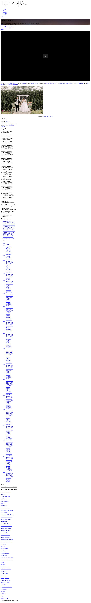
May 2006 (8, 481)
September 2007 (9, 461)
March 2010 (8, 421)
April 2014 (8, 359)
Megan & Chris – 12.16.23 (9, 221)
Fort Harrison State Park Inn (6, 517)
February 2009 (9, 438)
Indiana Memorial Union (6, 528)
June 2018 (8, 299)
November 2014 (9, 351)
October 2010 (9, 413)
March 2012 (8, 391)
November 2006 (9, 474)
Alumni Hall (3, 494)
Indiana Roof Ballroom (5, 530)
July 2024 (8, 244)
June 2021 (8, 267)
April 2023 (8, 250)
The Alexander (4, 589)
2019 (4, 280)
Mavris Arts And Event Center (7, 557)
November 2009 (9, 427)
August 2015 (8, 339)
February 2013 (9, 377)
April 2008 (8, 451)
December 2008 (9, 442)
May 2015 (8, 342)
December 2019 (9, 281)
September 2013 (9, 369)
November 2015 (9, 335)
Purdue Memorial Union (6, 569)
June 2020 (8, 278)
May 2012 (8, 389)
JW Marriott (3, 544)
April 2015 (8, 343)
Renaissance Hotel (4, 573)
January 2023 (9, 254)
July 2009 (8, 432)
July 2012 (8, 387)
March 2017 (8, 317)
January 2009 (9, 439)
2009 (4, 425)
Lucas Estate (3, 550)
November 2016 (9, 323)
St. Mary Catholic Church (10, 83)
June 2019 (8, 286)
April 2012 (8, 390)
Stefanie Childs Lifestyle (50, 83)
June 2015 (8, 341)
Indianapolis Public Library (6, 541)
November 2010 (9, 412)
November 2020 (9, 275)
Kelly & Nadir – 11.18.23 (8, 222)
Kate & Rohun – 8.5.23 (8, 237)
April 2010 (8, 420)
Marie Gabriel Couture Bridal (65, 83)
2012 (4, 379)
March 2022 (8, 257)
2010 (4, 409)
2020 (4, 273)
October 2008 (9, 444)
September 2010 (9, 414)
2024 (4, 243)
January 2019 (9, 292)
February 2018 (9, 304)
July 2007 (8, 463)
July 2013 (8, 371)
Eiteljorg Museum (4, 512)
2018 (4, 293)
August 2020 (8, 276)
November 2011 (9, 397)
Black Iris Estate (4, 498)
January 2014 (9, 363)
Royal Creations (79, 83)
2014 (4, 348)
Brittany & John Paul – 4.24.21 (7, 26)
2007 (4, 456)
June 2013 (8, 372)
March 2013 (8, 376)
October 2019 (9, 282)
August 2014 (8, 354)
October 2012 (9, 383)
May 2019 (8, 287)
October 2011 (9, 399)
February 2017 (9, 318)
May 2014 (8, 358)
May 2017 (8, 315)
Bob (2, 28)
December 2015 (9, 334)
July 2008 (8, 448)
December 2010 (9, 411)
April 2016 (8, 328)
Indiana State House (5, 532)
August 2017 (8, 311)
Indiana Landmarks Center (6, 526)
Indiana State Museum (5, 535)
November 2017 (9, 308)
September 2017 (9, 310)
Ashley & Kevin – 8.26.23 (8, 233)
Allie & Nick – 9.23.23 (8, 229)
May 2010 (8, 419)
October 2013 (9, 367)
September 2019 (9, 284)
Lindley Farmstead (4, 548)
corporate (6, 122)
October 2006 (9, 475)
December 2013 (9, 365)
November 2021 (9, 262)
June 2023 (8, 249)
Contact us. (3, 126)
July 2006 (8, 479)
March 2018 (8, 303)
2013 (4, 364)
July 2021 (8, 266)
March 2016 (8, 329)
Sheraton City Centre (5, 582)
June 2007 (8, 464)
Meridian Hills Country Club (7, 560)
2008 (4, 440)
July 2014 (8, 355)
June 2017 (8, 314)
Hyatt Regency (4, 521)
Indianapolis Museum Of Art (7, 539)
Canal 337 (3, 503)
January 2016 (9, 332)
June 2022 (8, 256)
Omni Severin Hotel (5, 566)
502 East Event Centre (5, 492)
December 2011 (9, 396)
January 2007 (9, 470)
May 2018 (8, 300)
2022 (4, 255)
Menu (2, 16)
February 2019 (9, 291)
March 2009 (8, 437)
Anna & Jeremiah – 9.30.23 (9, 228)
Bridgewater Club (4, 501)
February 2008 (9, 454)
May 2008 (8, 450)
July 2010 (8, 417)
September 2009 (9, 430)
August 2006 (8, 478)
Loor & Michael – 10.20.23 (9, 225)
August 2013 (8, 370)
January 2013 (9, 378)
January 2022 (9, 259)
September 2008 (9, 445)
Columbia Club (4, 505)
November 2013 (9, 366)
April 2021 (8, 268)
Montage (2, 562)
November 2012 (9, 382)
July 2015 (8, 340)
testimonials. (11, 125)
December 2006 (9, 473)
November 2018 (9, 296)
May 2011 (8, 405)
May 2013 (8, 373)
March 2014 (8, 360)
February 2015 (9, 346)
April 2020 (8, 279)
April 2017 (8, 316)
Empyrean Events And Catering (7, 514)
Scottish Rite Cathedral (5, 580)
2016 (4, 321)
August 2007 (8, 462)
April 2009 (8, 436)
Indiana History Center (5, 523)
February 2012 (9, 393)
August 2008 (8, 446)
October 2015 (9, 336)
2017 (4, 306)
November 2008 (9, 443)
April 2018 (8, 302)
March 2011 (8, 406)
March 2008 (8, 452)
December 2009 (9, 426)
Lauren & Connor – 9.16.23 (9, 231)
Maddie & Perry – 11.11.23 (9, 223)
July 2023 (8, 248)
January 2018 (9, 305)
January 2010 (9, 424)
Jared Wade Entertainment (12, 84)
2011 (4, 395)
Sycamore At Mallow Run (6, 587)
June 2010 (8, 418)
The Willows (3, 593)
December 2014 (9, 349)
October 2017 (9, 309)
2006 (4, 472)
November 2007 (9, 458)
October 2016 (9, 324)
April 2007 (8, 467)
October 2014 (9, 352)
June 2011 (8, 403)
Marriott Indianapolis (5, 553)
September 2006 (9, 476)
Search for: (3, 6)
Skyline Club (3, 584)
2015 (4, 333)
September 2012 (9, 384)
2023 (4, 245)
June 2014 (8, 357)
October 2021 (9, 263)
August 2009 (8, 431)
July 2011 (8, 402)
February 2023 (9, 253)
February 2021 (9, 270)
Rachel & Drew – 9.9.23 (8, 232)
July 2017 (8, 312)
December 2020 (9, 274)
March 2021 (8, 269)
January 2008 (9, 455)
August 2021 (8, 264)
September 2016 (9, 326)
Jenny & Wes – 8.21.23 (8, 234)
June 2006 (8, 480)
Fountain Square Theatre (6, 519)
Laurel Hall (3, 546)
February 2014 (9, 361)
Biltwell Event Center (5, 496)
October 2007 (9, 460)
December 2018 (9, 294)
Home (2, 24)
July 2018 (8, 298)
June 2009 (8, 433)
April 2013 (8, 375)
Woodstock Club (4, 598)
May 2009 (8, 434)
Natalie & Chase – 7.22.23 (8, 238)
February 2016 (9, 330)
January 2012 (9, 394)
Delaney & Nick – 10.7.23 (8, 227)
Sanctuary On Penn (5, 578)
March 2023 (8, 251)
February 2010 (9, 423)
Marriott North (4, 555)
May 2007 (8, 466)
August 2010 (8, 415)
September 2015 (9, 338)
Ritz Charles (3, 575)
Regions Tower (4, 571)
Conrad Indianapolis (5, 507)
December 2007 (9, 457)
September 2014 (9, 353)
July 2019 (8, 285)
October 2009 (9, 428)
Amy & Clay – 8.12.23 (8, 235)
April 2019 (8, 288)
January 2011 (8, 408)
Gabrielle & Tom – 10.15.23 (9, 226)
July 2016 (8, 327)
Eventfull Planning (34, 83)
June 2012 (8, 388)
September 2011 (9, 400)
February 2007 (9, 469)
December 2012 (9, 381)
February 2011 (9, 407)
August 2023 (8, 247)
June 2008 (8, 449)
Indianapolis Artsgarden (6, 537)
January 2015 (9, 347)
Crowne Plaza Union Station (7, 510)
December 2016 (9, 322)
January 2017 (9, 320)
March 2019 (8, 290)
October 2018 (9, 297)
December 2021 (9, 261)
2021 (4, 260)
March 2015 (8, 345)
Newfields (24, 83)
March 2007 (8, 468)
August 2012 (8, 385)
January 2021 (9, 272)
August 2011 (8, 401)
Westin (2, 596)
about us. (7, 121)
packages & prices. (13, 123)
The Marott (3, 591)
